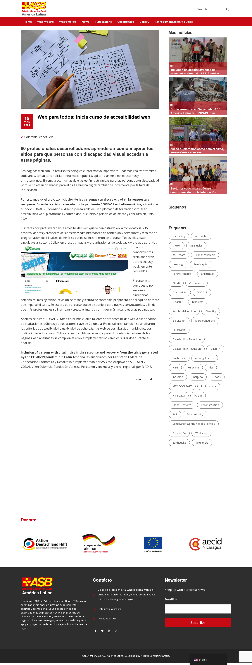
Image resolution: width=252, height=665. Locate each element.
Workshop (201, 433)
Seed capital (201, 264)
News (85, 21)
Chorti (176, 283)
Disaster (177, 302)
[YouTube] (109, 633)
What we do (67, 21)
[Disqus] (90, 453)
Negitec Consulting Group (155, 657)
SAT (174, 414)
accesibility (178, 236)
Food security (195, 414)
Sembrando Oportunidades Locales (193, 423)
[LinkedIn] (116, 633)
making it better (204, 358)
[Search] (227, 9)
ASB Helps (196, 245)
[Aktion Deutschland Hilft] (99, 546)
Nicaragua (178, 395)
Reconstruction (210, 405)
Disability (210, 311)
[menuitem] (27, 21)
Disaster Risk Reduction (186, 339)
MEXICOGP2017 (182, 386)
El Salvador (179, 320)
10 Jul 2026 (195, 111)
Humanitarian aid (205, 255)
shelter (176, 245)
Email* (171, 601)
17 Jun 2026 (196, 150)
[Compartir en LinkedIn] (156, 381)
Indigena (198, 377)
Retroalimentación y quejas (174, 21)
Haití (175, 367)
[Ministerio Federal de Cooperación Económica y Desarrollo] (153, 546)
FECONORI (179, 330)
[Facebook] (95, 633)
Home (28, 21)
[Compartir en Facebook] (146, 381)
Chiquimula (207, 273)
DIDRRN (215, 348)
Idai (211, 367)
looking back (208, 386)
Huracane (193, 367)
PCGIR (198, 395)
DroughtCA (179, 433)
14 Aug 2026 (196, 71)
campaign (178, 264)
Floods (217, 377)
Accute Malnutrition (184, 311)
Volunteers (202, 442)
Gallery (144, 21)
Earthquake (179, 442)
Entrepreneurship (205, 320)
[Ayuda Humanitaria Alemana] (45, 546)
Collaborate (125, 21)
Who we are (45, 21)
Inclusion (177, 377)
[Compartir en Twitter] (150, 381)
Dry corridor (179, 292)
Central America (181, 273)
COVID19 (201, 292)
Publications (103, 21)
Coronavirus (196, 283)
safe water (201, 236)
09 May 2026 (192, 190)
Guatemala (179, 358)
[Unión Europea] (207, 546)
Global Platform (181, 405)
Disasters (197, 302)
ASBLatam (178, 255)
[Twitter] (102, 633)
